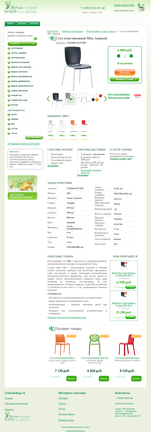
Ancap (14, 114)
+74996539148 (124, 398)
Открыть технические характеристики (66, 317)
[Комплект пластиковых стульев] (123, 270)
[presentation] (48, 98)
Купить (125, 72)
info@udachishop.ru (124, 403)
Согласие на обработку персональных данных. (75, 427)
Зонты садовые (18, 53)
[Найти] (35, 38)
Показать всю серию (119, 97)
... (14, 166)
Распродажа (17, 48)
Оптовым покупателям (16, 403)
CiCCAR (14, 129)
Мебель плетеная (19, 72)
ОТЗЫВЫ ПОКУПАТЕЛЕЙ (23, 143)
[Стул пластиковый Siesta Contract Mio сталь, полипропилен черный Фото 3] (97, 97)
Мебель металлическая (22, 86)
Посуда (14, 105)
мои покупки (124, 5)
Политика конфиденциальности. (75, 431)
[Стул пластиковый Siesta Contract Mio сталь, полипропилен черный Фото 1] (76, 68)
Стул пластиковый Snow (127, 357)
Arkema (14, 119)
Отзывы (9, 398)
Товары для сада (19, 100)
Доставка (63, 398)
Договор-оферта (66, 414)
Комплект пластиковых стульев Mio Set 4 (124, 304)
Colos (14, 133)
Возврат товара (66, 420)
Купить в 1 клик (124, 79)
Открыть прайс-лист (121, 158)
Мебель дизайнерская (21, 76)
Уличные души (18, 58)
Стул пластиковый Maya (62, 357)
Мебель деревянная (20, 81)
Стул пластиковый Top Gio (94, 357)
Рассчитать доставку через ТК (91, 171)
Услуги (61, 409)
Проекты (9, 409)
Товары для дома (19, 91)
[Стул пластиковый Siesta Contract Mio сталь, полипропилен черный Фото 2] (84, 99)
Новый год (16, 95)
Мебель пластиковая (21, 67)
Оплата (62, 403)
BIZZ (13, 124)
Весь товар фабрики (118, 94)
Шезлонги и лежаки (20, 62)
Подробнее (53, 166)
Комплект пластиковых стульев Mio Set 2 (124, 274)
